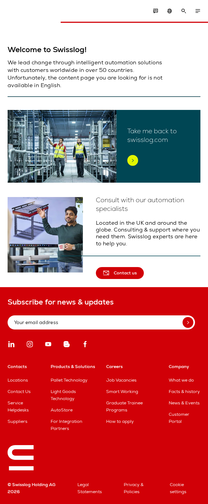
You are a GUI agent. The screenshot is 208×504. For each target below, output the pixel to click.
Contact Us (19, 391)
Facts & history (184, 391)
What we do (181, 380)
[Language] (169, 11)
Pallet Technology (69, 380)
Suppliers (17, 421)
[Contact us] (155, 11)
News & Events (184, 403)
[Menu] (197, 11)
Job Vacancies (121, 380)
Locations (18, 380)
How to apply (120, 421)
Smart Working (122, 391)
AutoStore (62, 410)
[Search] (183, 11)
